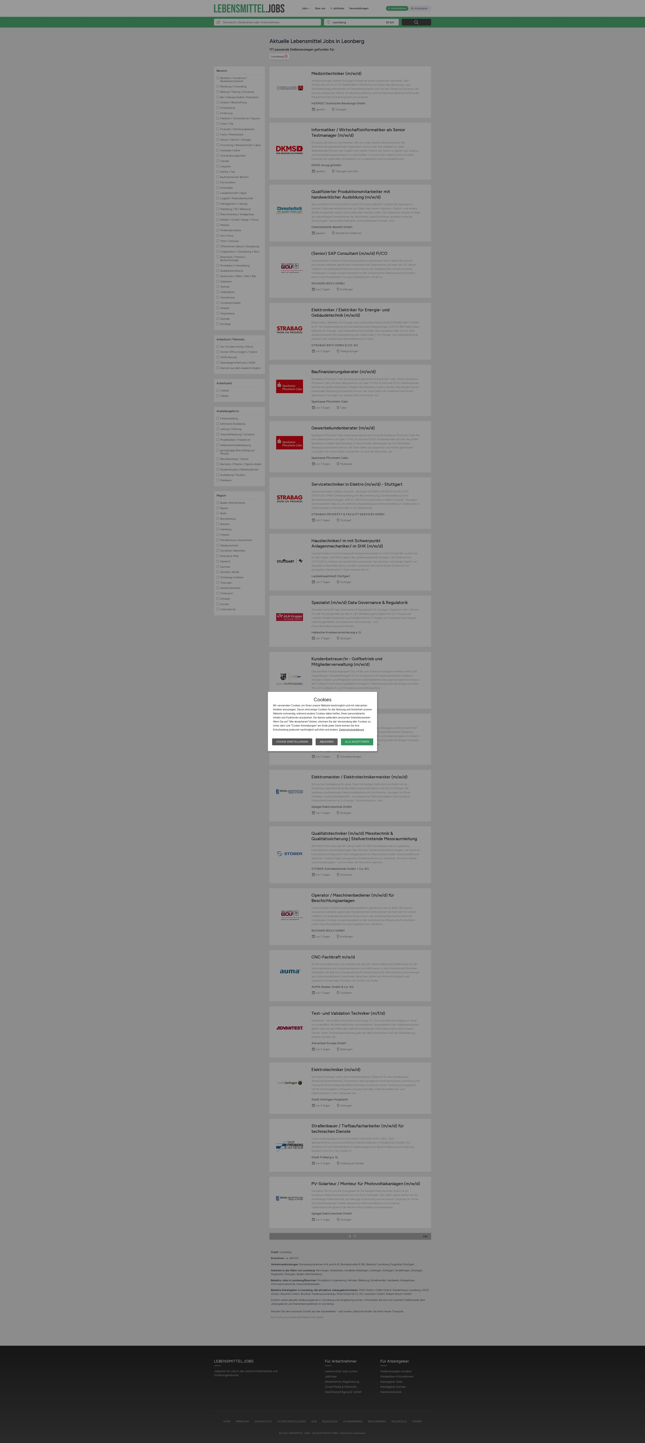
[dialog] (322, 721)
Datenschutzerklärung (351, 729)
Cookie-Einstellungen (292, 741)
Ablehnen (326, 741)
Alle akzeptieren (357, 741)
